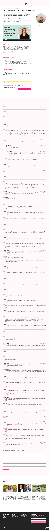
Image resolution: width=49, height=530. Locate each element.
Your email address (20, 85)
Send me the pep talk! (24, 88)
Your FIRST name (20, 82)
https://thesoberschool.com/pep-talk (14, 147)
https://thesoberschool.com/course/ (11, 393)
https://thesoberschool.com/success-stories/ (13, 166)
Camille (6, 442)
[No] (47, 528)
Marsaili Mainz (7, 428)
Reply (7, 113)
